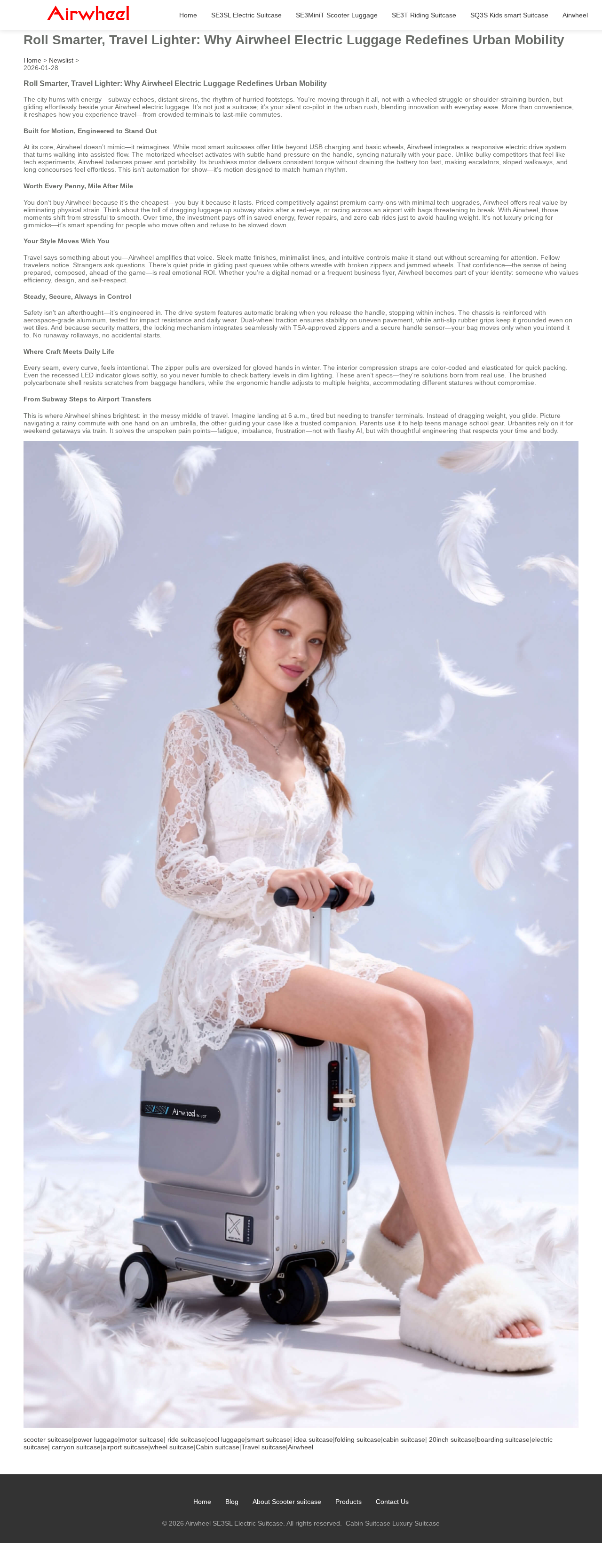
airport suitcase (125, 1447)
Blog (231, 1501)
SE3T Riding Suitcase (424, 15)
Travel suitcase (263, 1447)
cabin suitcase (404, 1439)
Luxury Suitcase (416, 1523)
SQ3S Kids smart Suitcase (509, 15)
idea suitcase (313, 1439)
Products (348, 1501)
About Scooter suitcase (287, 1501)
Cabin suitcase (217, 1447)
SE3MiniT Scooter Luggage (337, 15)
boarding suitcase (503, 1439)
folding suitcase (358, 1439)
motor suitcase (142, 1439)
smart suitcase (268, 1439)
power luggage (96, 1439)
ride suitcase (186, 1439)
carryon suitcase (76, 1447)
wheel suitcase (172, 1447)
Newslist (61, 60)
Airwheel (575, 15)
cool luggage (226, 1439)
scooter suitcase (48, 1439)
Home (188, 15)
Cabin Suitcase (368, 1523)
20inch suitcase (452, 1439)
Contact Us (392, 1501)
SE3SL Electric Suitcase (246, 15)
